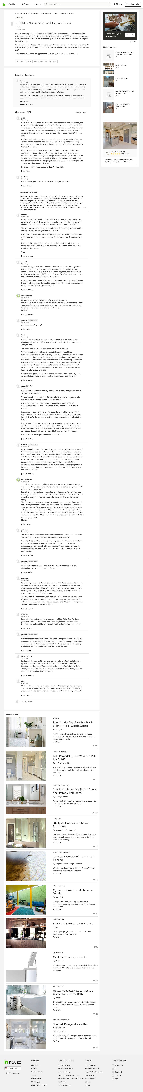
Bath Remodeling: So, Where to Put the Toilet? (74, 757)
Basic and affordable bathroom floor (123, 105)
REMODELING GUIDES (61, 852)
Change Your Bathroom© (65, 830)
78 (97, 779)
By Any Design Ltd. (62, 763)
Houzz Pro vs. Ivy (64, 1072)
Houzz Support (90, 1078)
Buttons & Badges (64, 1085)
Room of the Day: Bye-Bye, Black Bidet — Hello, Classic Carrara (73, 724)
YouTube (118, 1075)
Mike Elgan (59, 961)
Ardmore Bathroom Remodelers (62, 203)
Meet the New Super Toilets (69, 957)
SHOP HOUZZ (58, 986)
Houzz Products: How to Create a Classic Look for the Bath (73, 992)
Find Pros (13, 4)
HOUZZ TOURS (58, 886)
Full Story (57, 742)
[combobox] (77, 4)
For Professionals (64, 1065)
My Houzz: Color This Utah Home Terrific (73, 891)
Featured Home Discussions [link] (41, 13)
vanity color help (121, 65)
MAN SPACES (58, 919)
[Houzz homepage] (4, 4)
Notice (40, 1072)
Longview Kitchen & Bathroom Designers (60, 196)
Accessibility (89, 1075)
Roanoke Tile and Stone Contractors (49, 205)
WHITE (55, 718)
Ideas (37, 4)
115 (96, 913)
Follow (54, 61)
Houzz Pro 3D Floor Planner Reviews (70, 1078)
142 (96, 746)
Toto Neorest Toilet (56, 167)
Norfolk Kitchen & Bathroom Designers (49, 201)
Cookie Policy (36, 1078)
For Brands (62, 1082)
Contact (88, 1082)
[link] (24, 101)
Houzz (58, 998)
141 (96, 980)
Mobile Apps (35, 1082)
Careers (34, 1068)
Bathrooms (19, 17)
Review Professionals (92, 1068)
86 (97, 880)
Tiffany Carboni (61, 797)
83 (97, 846)
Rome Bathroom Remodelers (39, 203)
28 (97, 1014)
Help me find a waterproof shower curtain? (125, 92)
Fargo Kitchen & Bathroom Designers (55, 198)
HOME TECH (57, 953)
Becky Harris (60, 729)
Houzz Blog (119, 1065)
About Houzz (35, 1065)
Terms (33, 1075)
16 (97, 947)
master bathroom (122, 78)
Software (26, 4)
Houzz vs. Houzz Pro (65, 1068)
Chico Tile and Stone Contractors (41, 207)
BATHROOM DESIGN (60, 752)
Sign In (87, 1085)
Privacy (33, 1072)
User (57, 927)
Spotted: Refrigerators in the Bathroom (70, 1025)
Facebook (118, 1072)
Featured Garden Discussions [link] (63, 13)
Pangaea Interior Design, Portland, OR (70, 864)
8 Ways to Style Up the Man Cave (73, 923)
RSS (116, 1079)
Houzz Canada (90, 1065)
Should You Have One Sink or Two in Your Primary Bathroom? (75, 791)
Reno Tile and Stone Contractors (65, 207)
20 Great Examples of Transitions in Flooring (74, 858)
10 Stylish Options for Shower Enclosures (71, 824)
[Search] (46, 4)
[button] (54, 93)
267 (96, 813)
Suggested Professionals (93, 1072)
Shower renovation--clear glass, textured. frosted (125, 53)
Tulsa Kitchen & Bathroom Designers (32, 196)
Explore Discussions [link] (22, 13)
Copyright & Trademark (39, 1085)
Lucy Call (59, 897)
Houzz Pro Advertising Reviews (69, 1075)
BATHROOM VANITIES (61, 785)
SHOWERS (57, 819)
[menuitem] (13, 4)
